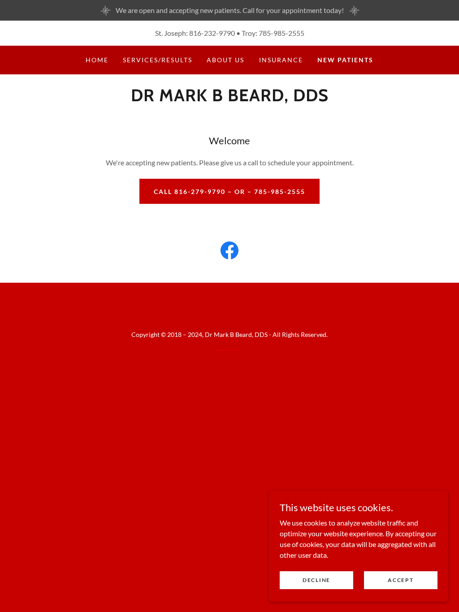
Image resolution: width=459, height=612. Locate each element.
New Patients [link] (345, 60)
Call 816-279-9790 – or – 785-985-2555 (229, 191)
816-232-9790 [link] (212, 33)
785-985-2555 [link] (281, 33)
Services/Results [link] (157, 60)
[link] (230, 98)
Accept (400, 580)
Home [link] (97, 60)
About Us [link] (225, 60)
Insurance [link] (281, 60)
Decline (316, 580)
